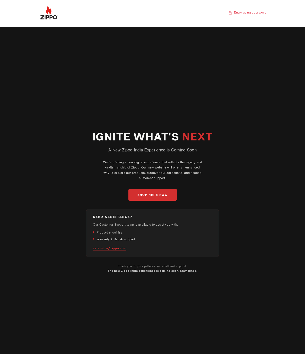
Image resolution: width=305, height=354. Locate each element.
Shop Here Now (153, 195)
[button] (247, 12)
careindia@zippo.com (109, 248)
